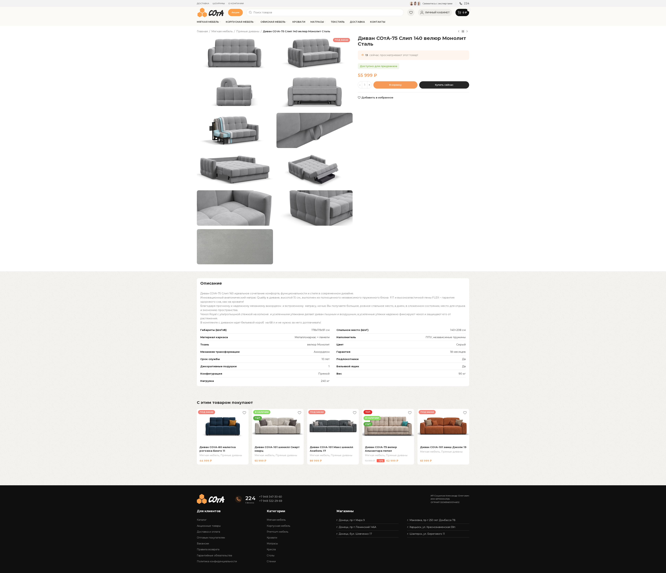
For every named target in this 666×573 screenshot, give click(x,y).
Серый (461, 344)
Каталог (202, 519)
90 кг (462, 373)
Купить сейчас (444, 84)
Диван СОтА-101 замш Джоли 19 (443, 447)
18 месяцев (458, 351)
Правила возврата (208, 549)
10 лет (326, 359)
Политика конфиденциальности (217, 561)
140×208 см (458, 330)
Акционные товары (209, 525)
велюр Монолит (318, 344)
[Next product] (467, 31)
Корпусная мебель (278, 525)
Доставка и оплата (208, 531)
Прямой (324, 373)
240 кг (325, 381)
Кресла (271, 549)
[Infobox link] (430, 3)
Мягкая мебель (222, 31)
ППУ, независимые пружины (446, 337)
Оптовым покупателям (211, 537)
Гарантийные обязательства (214, 555)
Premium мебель (277, 531)
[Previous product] (459, 31)
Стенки (271, 561)
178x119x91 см (320, 330)
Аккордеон (322, 351)
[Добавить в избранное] (244, 413)
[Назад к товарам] (463, 31)
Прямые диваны (247, 31)
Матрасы (272, 543)
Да (464, 359)
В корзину (395, 84)
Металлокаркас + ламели (312, 337)
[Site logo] (211, 12)
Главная (202, 31)
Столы (270, 555)
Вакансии (203, 543)
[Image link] (211, 498)
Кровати (272, 537)
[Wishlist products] (410, 12)
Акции (235, 12)
